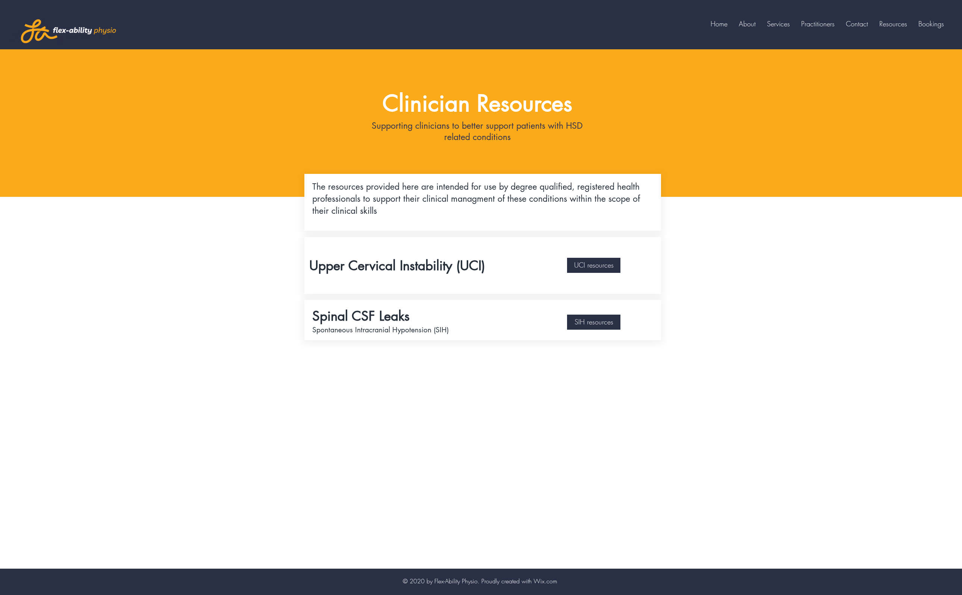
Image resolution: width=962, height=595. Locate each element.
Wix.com (545, 581)
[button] (818, 23)
